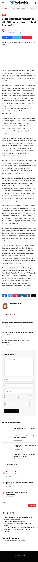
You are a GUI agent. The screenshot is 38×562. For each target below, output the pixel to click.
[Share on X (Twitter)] (17, 37)
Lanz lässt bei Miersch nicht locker (25, 428)
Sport (4, 14)
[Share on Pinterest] (27, 37)
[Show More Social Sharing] (34, 37)
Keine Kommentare (7, 32)
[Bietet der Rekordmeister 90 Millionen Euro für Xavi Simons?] (19, 53)
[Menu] (3, 3)
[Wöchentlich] (19, 3)
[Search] (35, 3)
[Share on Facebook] (7, 37)
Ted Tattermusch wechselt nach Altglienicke (17, 332)
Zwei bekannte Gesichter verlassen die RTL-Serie (19, 527)
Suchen (4, 502)
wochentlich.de (12, 30)
